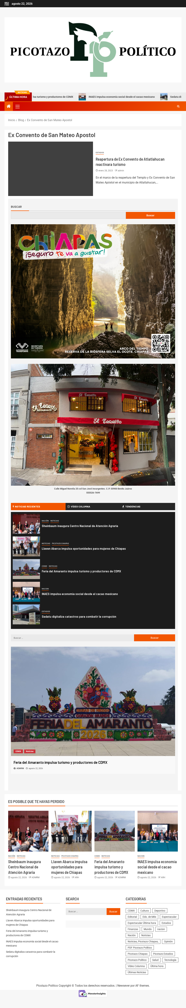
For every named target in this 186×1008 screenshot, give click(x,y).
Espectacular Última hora (142, 923)
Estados (100, 153)
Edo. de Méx (149, 916)
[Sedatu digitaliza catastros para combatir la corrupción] (26, 614)
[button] (17, 106)
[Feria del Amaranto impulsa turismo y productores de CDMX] (26, 569)
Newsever (123, 985)
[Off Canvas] (7, 3)
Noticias (54, 521)
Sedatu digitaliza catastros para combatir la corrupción (79, 616)
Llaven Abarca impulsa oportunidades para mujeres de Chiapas (84, 548)
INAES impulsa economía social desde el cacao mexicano (90, 96)
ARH (77, 877)
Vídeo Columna (136, 966)
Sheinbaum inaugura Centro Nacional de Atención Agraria (80, 526)
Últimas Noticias (137, 972)
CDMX (44, 566)
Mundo (148, 929)
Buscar (16, 206)
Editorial (132, 916)
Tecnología (170, 960)
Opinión (168, 941)
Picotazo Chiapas (60, 543)
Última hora (156, 966)
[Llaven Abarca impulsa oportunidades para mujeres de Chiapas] (26, 546)
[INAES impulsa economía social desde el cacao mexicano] (26, 592)
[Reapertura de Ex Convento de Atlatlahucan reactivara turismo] (50, 169)
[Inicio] (9, 106)
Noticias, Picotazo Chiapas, (143, 941)
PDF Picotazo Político (140, 947)
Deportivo (159, 910)
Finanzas (133, 929)
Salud (155, 960)
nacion (45, 589)
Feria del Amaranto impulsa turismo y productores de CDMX (81, 571)
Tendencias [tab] (132, 506)
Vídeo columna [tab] (80, 506)
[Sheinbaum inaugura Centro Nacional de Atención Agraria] (26, 524)
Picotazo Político (137, 960)
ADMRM (35, 877)
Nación (45, 521)
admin (121, 170)
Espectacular (169, 916)
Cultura (144, 910)
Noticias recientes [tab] (27, 506)
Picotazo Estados (163, 953)
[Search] (178, 106)
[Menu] (17, 106)
